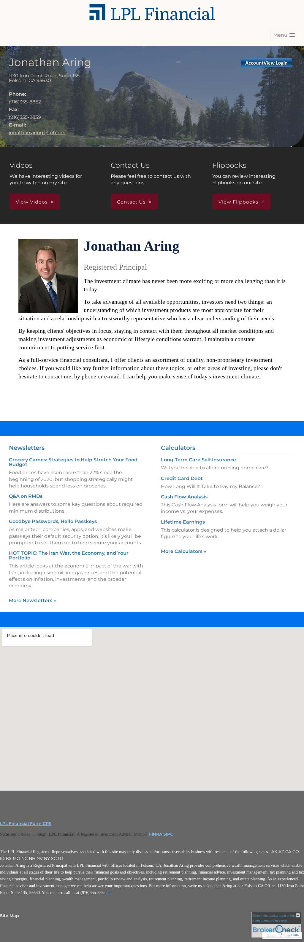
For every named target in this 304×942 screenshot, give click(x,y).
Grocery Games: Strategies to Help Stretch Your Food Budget (73, 462)
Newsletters (27, 447)
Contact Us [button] (131, 202)
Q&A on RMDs (25, 496)
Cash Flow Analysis (184, 497)
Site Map (9, 915)
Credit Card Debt (182, 478)
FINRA (155, 834)
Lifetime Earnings (183, 522)
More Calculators (183, 551)
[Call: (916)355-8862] (108, 893)
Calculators (178, 447)
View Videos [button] (32, 202)
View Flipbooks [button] (238, 202)
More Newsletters (32, 600)
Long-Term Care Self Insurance (198, 460)
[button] (284, 35)
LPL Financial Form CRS (25, 823)
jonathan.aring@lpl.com (37, 132)
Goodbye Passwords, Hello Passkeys (53, 521)
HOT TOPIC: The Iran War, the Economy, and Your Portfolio (69, 555)
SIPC (168, 834)
